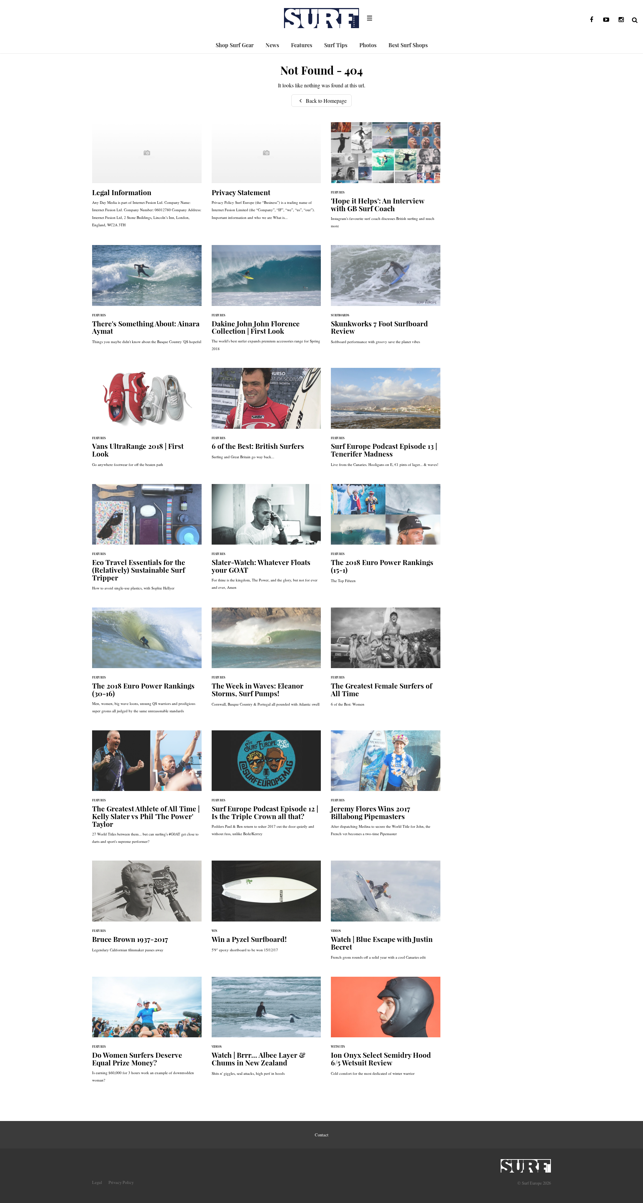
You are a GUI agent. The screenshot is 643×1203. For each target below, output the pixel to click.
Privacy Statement (266, 174)
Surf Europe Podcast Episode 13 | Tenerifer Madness (385, 421)
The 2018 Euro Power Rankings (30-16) (147, 664)
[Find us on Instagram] (621, 19)
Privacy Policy (121, 1182)
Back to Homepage (325, 100)
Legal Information (147, 178)
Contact (322, 1135)
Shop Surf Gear (235, 45)
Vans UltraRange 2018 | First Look (147, 421)
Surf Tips (335, 45)
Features (301, 45)
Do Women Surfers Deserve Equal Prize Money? (147, 1033)
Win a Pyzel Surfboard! (266, 910)
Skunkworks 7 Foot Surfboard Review (385, 298)
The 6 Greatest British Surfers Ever (266, 417)
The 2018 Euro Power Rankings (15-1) (385, 537)
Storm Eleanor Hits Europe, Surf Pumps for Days (266, 660)
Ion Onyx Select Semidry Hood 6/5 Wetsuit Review (385, 1029)
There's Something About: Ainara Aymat (147, 298)
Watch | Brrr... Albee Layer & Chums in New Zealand (266, 1029)
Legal (97, 1182)
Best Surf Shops (408, 45)
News (272, 45)
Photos (367, 45)
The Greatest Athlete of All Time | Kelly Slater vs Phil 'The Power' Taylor (147, 790)
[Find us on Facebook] (591, 19)
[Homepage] (526, 1163)
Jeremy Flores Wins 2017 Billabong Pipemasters (385, 786)
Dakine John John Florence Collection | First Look (266, 301)
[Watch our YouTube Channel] (606, 19)
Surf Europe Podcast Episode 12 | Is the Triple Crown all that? (266, 786)
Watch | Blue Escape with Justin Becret (385, 913)
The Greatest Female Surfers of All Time (385, 660)
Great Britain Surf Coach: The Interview (385, 178)
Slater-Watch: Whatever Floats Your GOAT (266, 540)
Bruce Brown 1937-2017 (147, 910)
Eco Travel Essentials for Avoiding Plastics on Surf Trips (147, 540)
